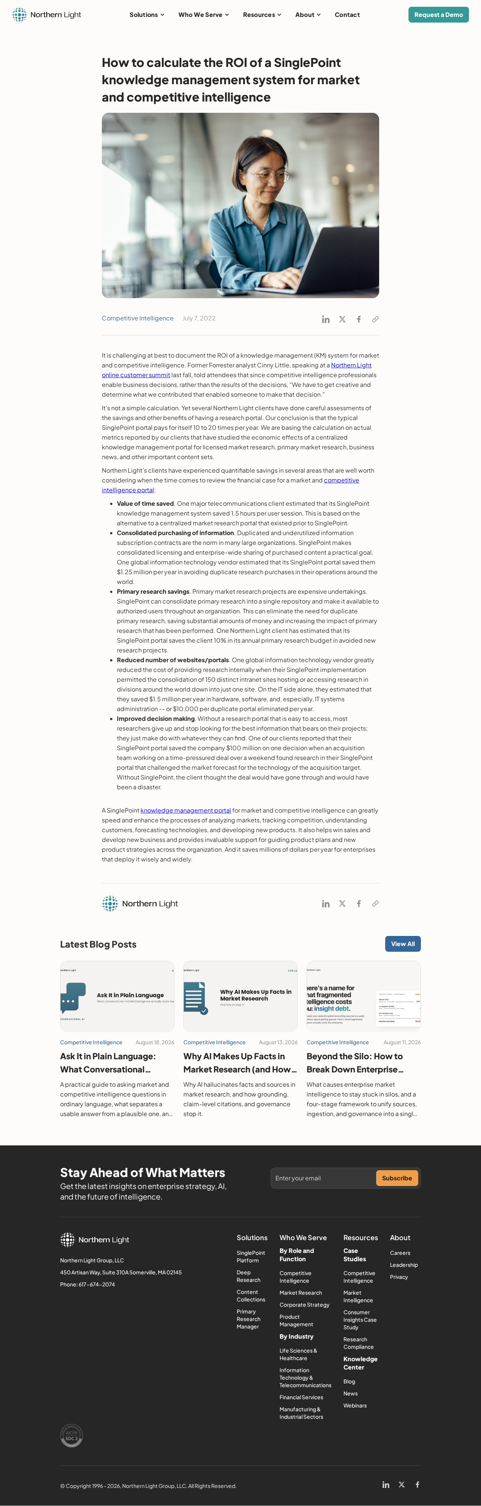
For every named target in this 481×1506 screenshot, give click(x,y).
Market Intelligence (358, 1296)
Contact (347, 14)
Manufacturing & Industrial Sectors (301, 1413)
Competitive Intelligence (296, 1276)
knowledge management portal (186, 810)
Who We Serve (200, 14)
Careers (400, 1252)
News (350, 1393)
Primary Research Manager (248, 1319)
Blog (349, 1381)
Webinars (355, 1405)
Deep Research (248, 1276)
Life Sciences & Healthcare (299, 1354)
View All (403, 944)
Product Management (296, 1320)
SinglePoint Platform (251, 1256)
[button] (147, 14)
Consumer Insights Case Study (360, 1319)
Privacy (399, 1276)
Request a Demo (438, 14)
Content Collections (251, 1295)
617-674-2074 (97, 1284)
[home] (46, 14)
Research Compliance (358, 1343)
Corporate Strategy (305, 1304)
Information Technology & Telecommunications (305, 1377)
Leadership (404, 1264)
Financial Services (301, 1397)
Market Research (301, 1292)
